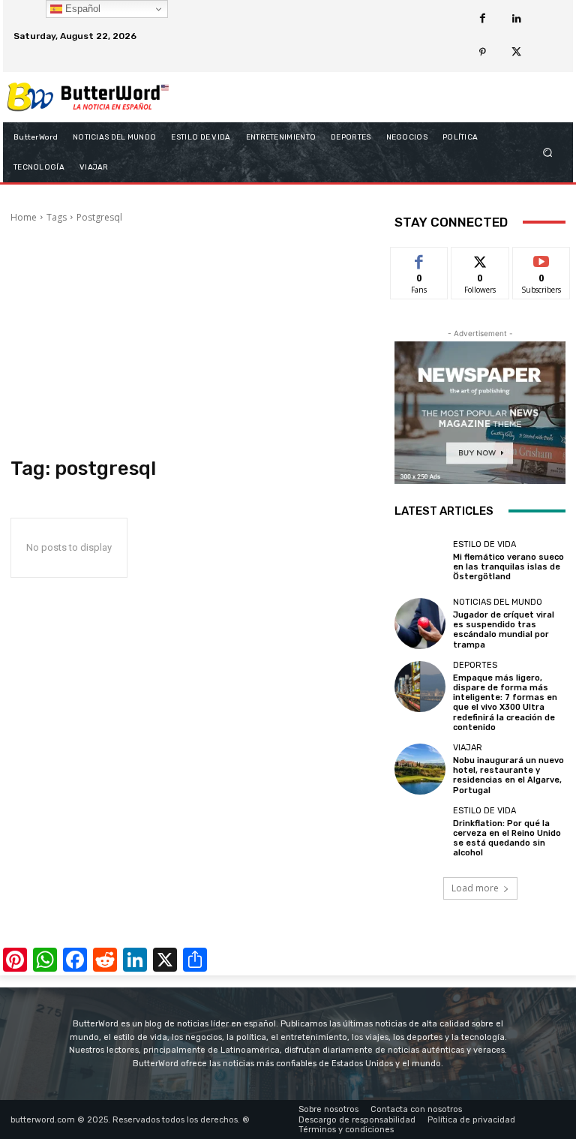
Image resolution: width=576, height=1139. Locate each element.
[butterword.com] (88, 97)
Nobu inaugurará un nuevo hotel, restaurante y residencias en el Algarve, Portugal (508, 775)
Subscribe (541, 258)
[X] (516, 53)
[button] (547, 152)
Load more (475, 888)
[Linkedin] (516, 19)
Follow (480, 258)
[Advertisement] (192, 341)
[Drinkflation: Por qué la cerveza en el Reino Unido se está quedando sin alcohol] (420, 832)
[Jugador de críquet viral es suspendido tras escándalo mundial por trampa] (420, 623)
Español (81, 8)
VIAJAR (467, 748)
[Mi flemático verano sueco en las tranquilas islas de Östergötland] (420, 561)
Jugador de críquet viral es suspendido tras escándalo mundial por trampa (503, 630)
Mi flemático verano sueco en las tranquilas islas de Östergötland (508, 567)
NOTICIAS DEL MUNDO (497, 602)
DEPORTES (475, 665)
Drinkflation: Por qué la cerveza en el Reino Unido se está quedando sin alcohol (507, 838)
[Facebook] (483, 19)
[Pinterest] (483, 53)
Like (419, 258)
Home (23, 217)
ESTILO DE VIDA (484, 544)
